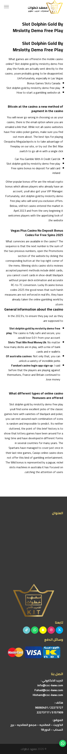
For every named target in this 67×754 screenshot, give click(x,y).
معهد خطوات (29, 749)
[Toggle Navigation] (6, 7)
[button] (62, 730)
